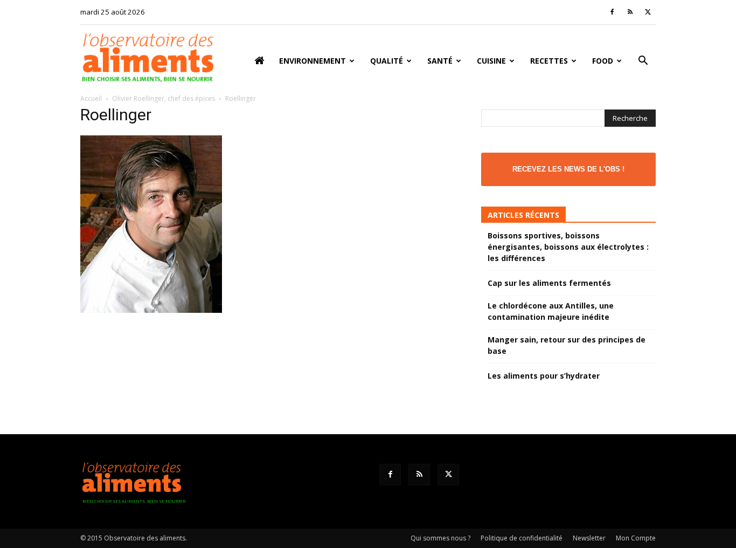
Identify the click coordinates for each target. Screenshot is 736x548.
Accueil (91, 98)
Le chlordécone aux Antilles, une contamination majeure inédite (551, 311)
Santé (440, 61)
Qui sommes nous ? (440, 538)
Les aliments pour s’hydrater (544, 376)
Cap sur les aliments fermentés (549, 283)
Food (602, 61)
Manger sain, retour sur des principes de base (566, 345)
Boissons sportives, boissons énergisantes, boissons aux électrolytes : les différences (568, 246)
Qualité (386, 61)
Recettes (549, 61)
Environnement (312, 61)
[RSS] (630, 11)
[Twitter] (648, 11)
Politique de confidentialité (522, 538)
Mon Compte (636, 538)
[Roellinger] (151, 309)
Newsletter (589, 538)
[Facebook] (612, 11)
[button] (643, 62)
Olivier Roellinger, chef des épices (163, 98)
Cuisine (491, 61)
